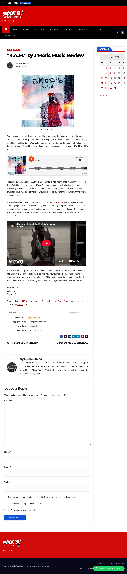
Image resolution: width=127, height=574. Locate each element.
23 (111, 83)
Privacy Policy (120, 563)
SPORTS (69, 29)
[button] (118, 32)
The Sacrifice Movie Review (23, 343)
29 (106, 88)
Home (101, 563)
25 (119, 83)
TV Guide (83, 29)
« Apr (102, 96)
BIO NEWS (54, 29)
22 (106, 83)
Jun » (108, 96)
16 (111, 78)
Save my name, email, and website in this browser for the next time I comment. (41, 497)
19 (124, 78)
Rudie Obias (24, 63)
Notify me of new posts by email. (21, 510)
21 (102, 83)
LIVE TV (97, 29)
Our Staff (109, 563)
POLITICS (39, 29)
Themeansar (44, 566)
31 (115, 88)
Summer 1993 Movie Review (71, 343)
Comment (9, 401)
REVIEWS (17, 50)
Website (8, 482)
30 (111, 88)
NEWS (26, 29)
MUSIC (10, 50)
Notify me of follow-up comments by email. (25, 504)
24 (115, 83)
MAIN (15, 29)
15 (106, 78)
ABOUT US (10, 36)
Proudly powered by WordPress (13, 566)
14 (102, 78)
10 (115, 73)
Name (7, 452)
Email (7, 467)
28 (102, 88)
